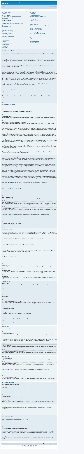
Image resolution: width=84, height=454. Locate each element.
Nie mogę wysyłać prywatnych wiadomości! (35, 20)
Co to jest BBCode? (4, 41)
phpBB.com (3, 130)
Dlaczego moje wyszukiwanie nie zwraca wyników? (36, 28)
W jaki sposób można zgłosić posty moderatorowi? (8, 36)
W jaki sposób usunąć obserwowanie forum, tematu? (36, 35)
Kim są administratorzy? (33, 12)
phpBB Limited (25, 418)
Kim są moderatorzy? (32, 13)
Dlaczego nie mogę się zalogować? (6, 15)
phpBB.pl (49, 129)
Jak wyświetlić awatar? (4, 25)
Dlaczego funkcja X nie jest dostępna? (34, 42)
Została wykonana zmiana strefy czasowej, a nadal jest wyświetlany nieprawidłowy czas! (12, 23)
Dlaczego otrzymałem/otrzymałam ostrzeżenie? (7, 35)
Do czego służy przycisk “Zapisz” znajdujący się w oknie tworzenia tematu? (11, 37)
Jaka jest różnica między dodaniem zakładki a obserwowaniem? (37, 33)
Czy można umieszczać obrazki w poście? (7, 43)
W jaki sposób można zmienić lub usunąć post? (7, 30)
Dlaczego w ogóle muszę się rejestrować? (7, 12)
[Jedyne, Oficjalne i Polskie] (6, 3)
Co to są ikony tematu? (4, 47)
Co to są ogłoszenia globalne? (5, 44)
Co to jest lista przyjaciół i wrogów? (34, 24)
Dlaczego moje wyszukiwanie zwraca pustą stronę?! (36, 29)
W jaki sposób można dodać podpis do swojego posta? (8, 31)
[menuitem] (3, 6)
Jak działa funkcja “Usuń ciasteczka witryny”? (7, 18)
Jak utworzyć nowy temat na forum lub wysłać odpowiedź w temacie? (10, 29)
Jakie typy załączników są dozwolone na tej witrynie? (36, 38)
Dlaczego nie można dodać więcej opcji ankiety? (7, 32)
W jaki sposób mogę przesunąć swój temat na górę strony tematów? (10, 38)
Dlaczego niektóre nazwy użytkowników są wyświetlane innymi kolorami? (38, 16)
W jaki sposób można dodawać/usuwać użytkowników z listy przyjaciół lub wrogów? (40, 25)
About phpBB (26, 419)
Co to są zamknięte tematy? (5, 46)
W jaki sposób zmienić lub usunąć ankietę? (7, 33)
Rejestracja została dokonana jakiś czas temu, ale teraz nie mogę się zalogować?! (11, 16)
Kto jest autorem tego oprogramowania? (34, 41)
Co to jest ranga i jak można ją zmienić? (6, 26)
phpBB (28, 445)
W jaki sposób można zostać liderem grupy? (35, 15)
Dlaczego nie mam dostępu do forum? (6, 34)
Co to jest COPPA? (4, 13)
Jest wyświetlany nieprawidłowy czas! (6, 22)
